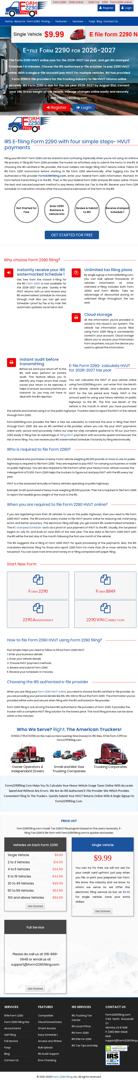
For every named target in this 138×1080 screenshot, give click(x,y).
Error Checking (47, 1060)
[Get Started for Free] (26, 221)
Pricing (45, 21)
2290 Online (76, 2)
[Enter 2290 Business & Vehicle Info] (56, 221)
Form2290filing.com (52, 176)
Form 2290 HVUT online (52, 691)
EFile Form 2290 (13, 1015)
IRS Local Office (81, 1026)
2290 (105, 2)
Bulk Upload (45, 1047)
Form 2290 (59, 2)
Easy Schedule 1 (48, 1035)
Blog (99, 21)
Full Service (11, 1041)
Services (78, 21)
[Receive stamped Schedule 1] (117, 221)
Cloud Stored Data (50, 1022)
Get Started (35, 906)
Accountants (12, 1028)
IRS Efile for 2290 (81, 1039)
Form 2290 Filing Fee (16, 1022)
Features (61, 21)
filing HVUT (66, 435)
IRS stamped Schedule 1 (27, 527)
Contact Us (111, 21)
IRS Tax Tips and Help (85, 1045)
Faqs (92, 21)
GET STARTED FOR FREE (72, 235)
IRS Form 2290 (80, 1033)
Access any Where (50, 1041)
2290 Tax (94, 2)
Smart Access (47, 1028)
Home (9, 21)
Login (128, 8)
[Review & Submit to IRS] (87, 221)
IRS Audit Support (48, 1054)
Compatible (45, 1015)
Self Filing (10, 1035)
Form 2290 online (121, 2)
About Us (19, 21)
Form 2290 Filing (62, 1077)
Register (107, 8)
